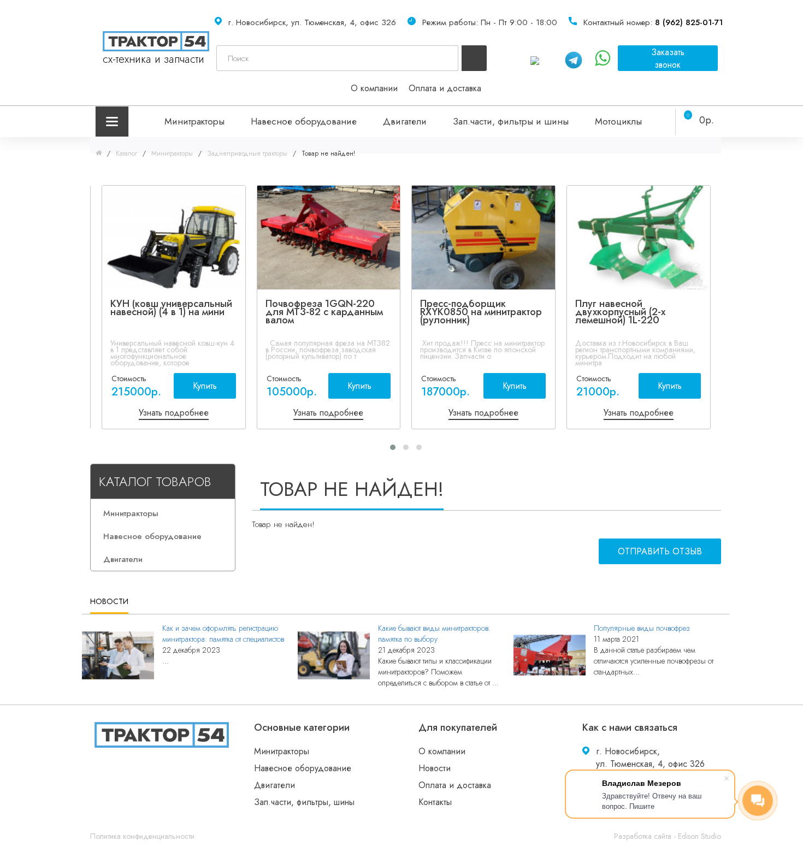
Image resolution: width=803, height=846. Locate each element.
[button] (392, 447)
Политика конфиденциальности (142, 836)
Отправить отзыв (660, 551)
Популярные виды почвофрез (642, 628)
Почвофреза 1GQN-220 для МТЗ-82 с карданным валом (324, 312)
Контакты (435, 802)
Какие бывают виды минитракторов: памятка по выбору (434, 633)
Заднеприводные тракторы (247, 153)
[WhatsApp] (541, 58)
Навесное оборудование (304, 121)
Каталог (126, 153)
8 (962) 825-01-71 (689, 22)
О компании (374, 88)
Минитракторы (194, 121)
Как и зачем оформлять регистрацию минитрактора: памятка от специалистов (223, 633)
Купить (205, 386)
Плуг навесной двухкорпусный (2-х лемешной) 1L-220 (620, 312)
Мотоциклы (618, 121)
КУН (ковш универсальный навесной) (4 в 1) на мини (171, 308)
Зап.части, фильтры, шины (304, 802)
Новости (434, 768)
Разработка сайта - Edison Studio (667, 836)
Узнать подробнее (174, 412)
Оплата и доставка (445, 88)
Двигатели (405, 121)
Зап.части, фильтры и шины (511, 121)
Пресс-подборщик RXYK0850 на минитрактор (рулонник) (481, 312)
